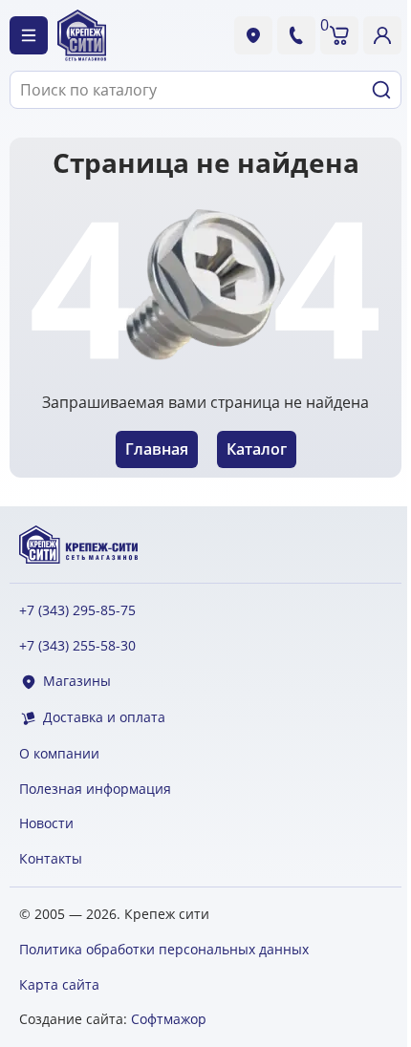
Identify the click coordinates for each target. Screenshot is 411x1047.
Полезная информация (95, 789)
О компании (59, 754)
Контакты (50, 859)
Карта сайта (59, 984)
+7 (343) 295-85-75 (77, 611)
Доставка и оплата (104, 718)
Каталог (257, 448)
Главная (156, 448)
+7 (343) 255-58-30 (77, 646)
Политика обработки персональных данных (164, 949)
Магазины (77, 682)
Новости (46, 824)
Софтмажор (168, 1019)
